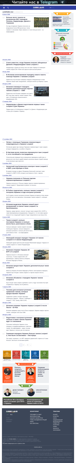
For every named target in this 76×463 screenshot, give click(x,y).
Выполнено (58, 44)
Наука (55, 418)
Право (55, 426)
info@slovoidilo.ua (38, 447)
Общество (56, 423)
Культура (56, 416)
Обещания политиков (62, 53)
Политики (62, 30)
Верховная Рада (35, 416)
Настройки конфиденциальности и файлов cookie (14, 443)
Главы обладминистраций (38, 419)
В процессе (58, 42)
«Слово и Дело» (12, 438)
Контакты (9, 419)
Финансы (56, 428)
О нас (8, 418)
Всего (57, 48)
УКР (50, 7)
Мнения (26, 385)
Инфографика (62, 13)
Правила (9, 421)
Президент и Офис (36, 414)
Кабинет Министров (36, 418)
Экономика (56, 430)
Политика (56, 424)
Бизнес (55, 414)
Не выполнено (59, 46)
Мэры (32, 421)
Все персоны (34, 423)
